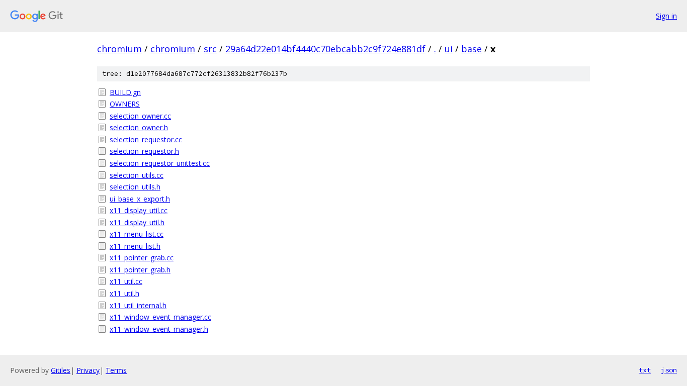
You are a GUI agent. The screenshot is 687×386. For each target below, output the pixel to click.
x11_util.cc (126, 281)
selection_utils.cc (136, 175)
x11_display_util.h (137, 222)
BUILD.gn (125, 92)
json (669, 369)
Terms (116, 370)
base (471, 49)
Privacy (88, 370)
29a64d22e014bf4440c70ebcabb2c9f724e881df (325, 49)
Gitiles (60, 370)
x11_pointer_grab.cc (142, 257)
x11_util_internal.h (138, 305)
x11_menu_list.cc (136, 234)
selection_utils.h (135, 186)
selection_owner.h (139, 127)
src (210, 49)
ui (449, 49)
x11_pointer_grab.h (140, 269)
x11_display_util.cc (138, 210)
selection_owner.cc (140, 116)
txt (645, 369)
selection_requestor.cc (146, 139)
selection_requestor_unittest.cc (160, 163)
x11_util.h (124, 293)
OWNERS (125, 104)
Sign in (666, 16)
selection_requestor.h (144, 151)
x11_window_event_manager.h (159, 329)
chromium (119, 49)
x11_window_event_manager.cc (160, 317)
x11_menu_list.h (135, 246)
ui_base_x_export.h (140, 199)
